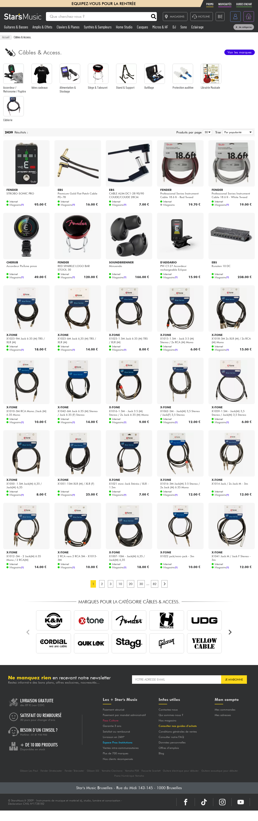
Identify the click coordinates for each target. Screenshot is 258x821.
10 (120, 584)
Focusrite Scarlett (150, 770)
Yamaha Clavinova (112, 770)
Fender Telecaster (74, 770)
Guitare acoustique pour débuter (219, 770)
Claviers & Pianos (68, 27)
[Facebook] (186, 802)
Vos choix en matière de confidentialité (150, 816)
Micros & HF (160, 27)
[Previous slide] (28, 632)
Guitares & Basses (16, 27)
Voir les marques (240, 52)
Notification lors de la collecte (89, 816)
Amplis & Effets (42, 27)
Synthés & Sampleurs (98, 27)
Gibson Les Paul (29, 770)
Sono (184, 27)
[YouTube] (241, 802)
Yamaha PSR (132, 770)
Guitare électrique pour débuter (181, 770)
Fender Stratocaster (51, 770)
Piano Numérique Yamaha (129, 775)
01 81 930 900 (39, 734)
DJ (175, 27)
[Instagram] (222, 802)
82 (154, 584)
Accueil (5, 37)
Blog (161, 753)
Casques (143, 27)
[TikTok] (204, 802)
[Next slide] (230, 632)
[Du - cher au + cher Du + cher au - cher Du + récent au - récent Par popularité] (237, 132)
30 (141, 584)
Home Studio (124, 27)
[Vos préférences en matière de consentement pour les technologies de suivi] (251, 814)
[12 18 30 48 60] (207, 132)
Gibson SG (93, 770)
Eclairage (197, 27)
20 (130, 584)
